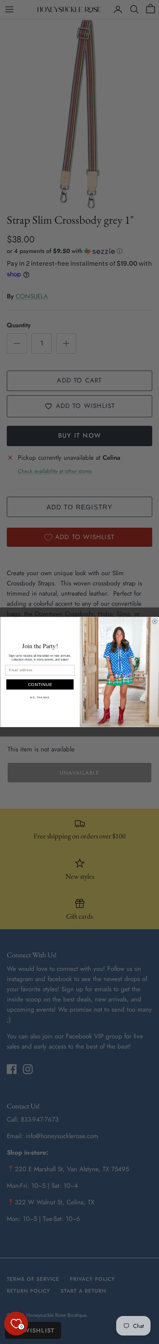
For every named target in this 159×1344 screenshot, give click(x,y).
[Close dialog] (154, 621)
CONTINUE (40, 684)
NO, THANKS (40, 697)
